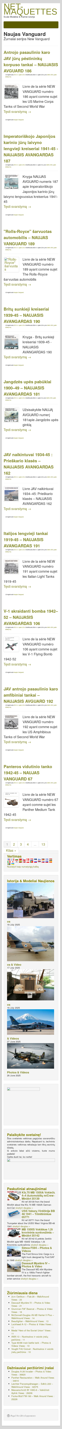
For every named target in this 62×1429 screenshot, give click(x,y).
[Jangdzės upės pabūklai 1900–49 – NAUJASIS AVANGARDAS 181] (11, 415)
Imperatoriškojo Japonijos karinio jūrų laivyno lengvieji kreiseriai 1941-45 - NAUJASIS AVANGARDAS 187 (31, 148)
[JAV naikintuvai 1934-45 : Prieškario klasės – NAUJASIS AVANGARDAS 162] (11, 494)
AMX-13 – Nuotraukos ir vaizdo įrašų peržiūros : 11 (29, 1338)
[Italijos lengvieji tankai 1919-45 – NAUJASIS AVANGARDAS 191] (11, 566)
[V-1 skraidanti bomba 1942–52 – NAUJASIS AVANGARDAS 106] (11, 644)
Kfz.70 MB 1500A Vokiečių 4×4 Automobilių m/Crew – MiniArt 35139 (39, 1195)
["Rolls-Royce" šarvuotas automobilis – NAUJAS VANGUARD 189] (11, 264)
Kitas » (11, 850)
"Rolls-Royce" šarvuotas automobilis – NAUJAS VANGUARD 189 (28, 237)
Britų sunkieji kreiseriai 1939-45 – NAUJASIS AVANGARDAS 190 (26, 315)
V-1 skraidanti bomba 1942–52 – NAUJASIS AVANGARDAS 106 (31, 617)
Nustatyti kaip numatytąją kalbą (23, 866)
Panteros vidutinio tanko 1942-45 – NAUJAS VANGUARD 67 (28, 773)
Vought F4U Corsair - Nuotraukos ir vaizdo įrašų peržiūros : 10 (32, 1350)
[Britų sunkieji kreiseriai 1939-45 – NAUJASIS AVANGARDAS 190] (11, 342)
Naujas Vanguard (19, 120)
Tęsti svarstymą (17, 111)
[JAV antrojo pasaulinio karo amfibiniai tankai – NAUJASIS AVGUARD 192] (11, 722)
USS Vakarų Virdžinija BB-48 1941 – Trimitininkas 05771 (39, 1214)
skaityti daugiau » (24, 1207)
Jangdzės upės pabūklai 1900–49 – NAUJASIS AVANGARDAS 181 (27, 388)
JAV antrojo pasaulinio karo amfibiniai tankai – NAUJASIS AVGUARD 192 (31, 695)
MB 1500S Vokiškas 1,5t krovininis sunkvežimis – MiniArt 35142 (38, 1232)
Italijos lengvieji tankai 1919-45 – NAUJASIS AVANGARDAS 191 (26, 539)
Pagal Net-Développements (23, 1415)
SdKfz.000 (50, 75)
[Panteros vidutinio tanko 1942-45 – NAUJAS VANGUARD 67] (11, 799)
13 (43, 844)
